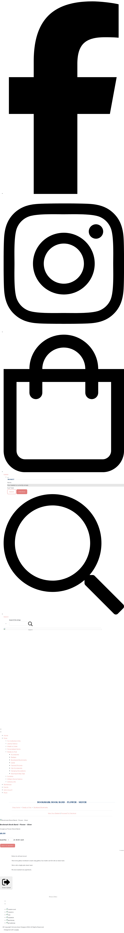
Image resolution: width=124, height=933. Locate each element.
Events (6, 787)
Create (16, 930)
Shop (5, 738)
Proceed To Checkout (68, 813)
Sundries (10, 776)
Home (6, 735)
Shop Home (16, 807)
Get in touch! (8, 790)
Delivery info (11, 782)
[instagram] (64, 332)
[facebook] (64, 193)
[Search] (30, 624)
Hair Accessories (16, 768)
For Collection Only (14, 741)
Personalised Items (13, 749)
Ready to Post (12, 752)
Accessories (15, 754)
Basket (11, 492)
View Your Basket (54, 813)
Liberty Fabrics (12, 743)
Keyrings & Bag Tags (18, 773)
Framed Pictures (16, 765)
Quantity (3, 840)
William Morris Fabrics (14, 779)
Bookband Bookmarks (19, 760)
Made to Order (12, 746)
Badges (13, 757)
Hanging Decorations (18, 771)
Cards (13, 763)
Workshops (7, 784)
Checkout (21, 492)
